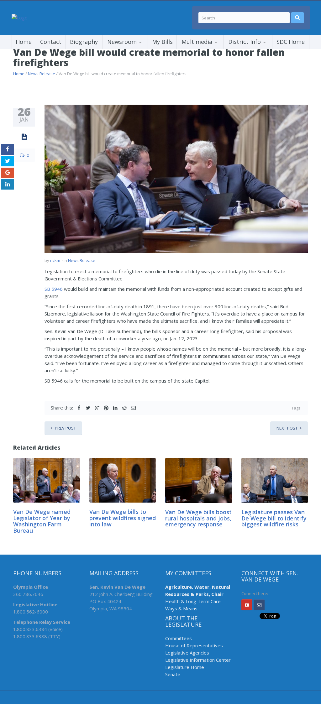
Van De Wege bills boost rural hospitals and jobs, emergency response (198, 518)
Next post (286, 428)
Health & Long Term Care (193, 601)
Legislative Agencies (187, 653)
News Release (41, 73)
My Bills (162, 41)
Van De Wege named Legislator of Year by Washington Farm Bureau (42, 521)
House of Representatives (194, 645)
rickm (55, 260)
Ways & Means (181, 608)
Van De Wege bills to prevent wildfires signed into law (122, 518)
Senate (172, 674)
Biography (84, 41)
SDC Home (290, 41)
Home (24, 41)
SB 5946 (54, 289)
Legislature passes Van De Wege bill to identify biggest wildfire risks (274, 518)
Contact (50, 41)
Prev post (65, 428)
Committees (178, 638)
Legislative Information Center (198, 660)
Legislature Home (184, 667)
